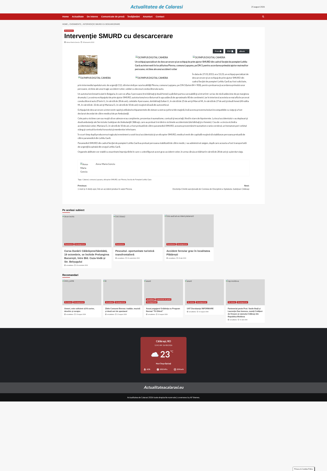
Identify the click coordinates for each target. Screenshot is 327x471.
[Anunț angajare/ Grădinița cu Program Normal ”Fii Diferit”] (163, 292)
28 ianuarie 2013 (88, 42)
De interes (92, 16)
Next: (211, 187)
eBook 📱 (243, 51)
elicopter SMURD (110, 179)
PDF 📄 (230, 51)
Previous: (105, 187)
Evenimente (69, 30)
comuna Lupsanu (96, 179)
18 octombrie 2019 (82, 265)
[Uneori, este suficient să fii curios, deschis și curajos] (81, 292)
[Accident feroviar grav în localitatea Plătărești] (189, 230)
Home (65, 16)
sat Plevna (122, 179)
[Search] (263, 17)
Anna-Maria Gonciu (73, 42)
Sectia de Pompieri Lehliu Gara (139, 179)
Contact (160, 16)
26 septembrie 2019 (133, 258)
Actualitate (78, 16)
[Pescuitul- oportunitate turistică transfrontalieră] (138, 230)
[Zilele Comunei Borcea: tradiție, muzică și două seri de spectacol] (122, 292)
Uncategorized (80, 244)
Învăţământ (134, 16)
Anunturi (148, 16)
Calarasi (85, 179)
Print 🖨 (218, 51)
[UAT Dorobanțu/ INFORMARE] (204, 292)
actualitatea (69, 265)
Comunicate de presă (112, 16)
